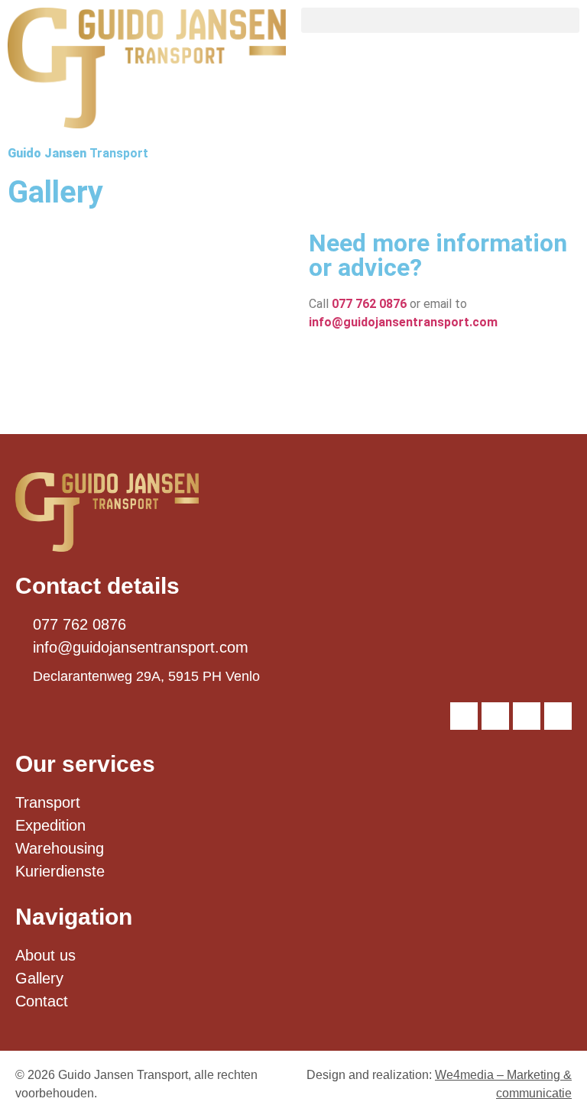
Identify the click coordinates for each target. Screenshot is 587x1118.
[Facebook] (526, 716)
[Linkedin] (495, 716)
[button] (440, 20)
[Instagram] (464, 716)
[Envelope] (558, 716)
